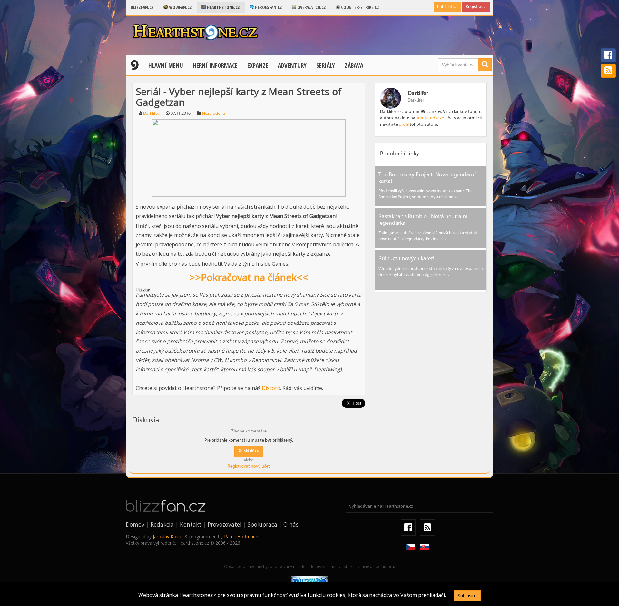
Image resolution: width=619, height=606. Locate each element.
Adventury (292, 65)
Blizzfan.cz (142, 7)
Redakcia (162, 524)
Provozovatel (224, 524)
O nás (291, 524)
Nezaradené (213, 113)
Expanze (257, 65)
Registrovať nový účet (249, 466)
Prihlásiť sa (447, 7)
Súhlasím (467, 595)
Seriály (325, 65)
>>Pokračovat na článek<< (248, 277)
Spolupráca (262, 524)
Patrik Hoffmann (241, 536)
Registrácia (476, 7)
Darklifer (151, 113)
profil (404, 124)
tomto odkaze (430, 118)
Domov (135, 524)
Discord (271, 388)
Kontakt (190, 524)
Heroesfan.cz (268, 7)
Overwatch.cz (311, 7)
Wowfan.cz (180, 7)
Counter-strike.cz (359, 7)
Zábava (354, 65)
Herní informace (215, 65)
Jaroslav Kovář (168, 536)
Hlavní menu (165, 65)
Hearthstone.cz (223, 7)
